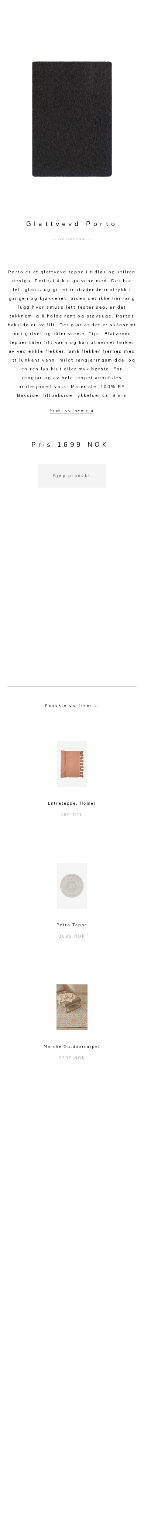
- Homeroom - (72, 239)
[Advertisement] (72, 596)
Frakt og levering (72, 410)
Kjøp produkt (72, 475)
